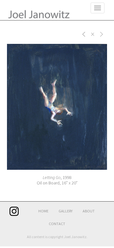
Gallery (66, 211)
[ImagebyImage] (84, 34)
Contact (57, 223)
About (89, 211)
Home (43, 211)
